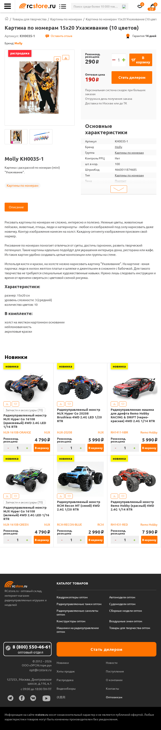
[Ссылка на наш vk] (33, 698)
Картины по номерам (22, 185)
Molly (118, 147)
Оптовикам (114, 697)
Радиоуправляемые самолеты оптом (77, 612)
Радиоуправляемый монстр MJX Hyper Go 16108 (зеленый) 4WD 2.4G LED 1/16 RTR (26, 513)
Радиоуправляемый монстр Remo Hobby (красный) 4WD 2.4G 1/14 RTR (132, 505)
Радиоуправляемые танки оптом (79, 604)
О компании (114, 680)
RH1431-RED (119, 524)
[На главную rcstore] (36, 6)
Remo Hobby (148, 432)
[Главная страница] (7, 19)
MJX (47, 432)
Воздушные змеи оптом (125, 621)
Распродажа (65, 680)
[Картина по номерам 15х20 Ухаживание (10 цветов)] (16, 136)
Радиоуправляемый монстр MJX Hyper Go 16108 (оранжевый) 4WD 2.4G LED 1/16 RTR (25, 420)
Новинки (16, 356)
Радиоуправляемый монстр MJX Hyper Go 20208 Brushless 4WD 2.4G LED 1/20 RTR (79, 415)
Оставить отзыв (61, 36)
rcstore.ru (42, 714)
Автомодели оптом (122, 597)
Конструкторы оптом (71, 621)
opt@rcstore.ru (40, 670)
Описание (16, 207)
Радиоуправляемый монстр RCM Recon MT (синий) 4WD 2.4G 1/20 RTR (78, 505)
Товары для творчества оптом (129, 628)
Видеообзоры (66, 688)
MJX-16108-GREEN (16, 524)
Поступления (115, 671)
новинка (11, 366)
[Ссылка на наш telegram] (10, 698)
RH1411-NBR (119, 432)
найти (124, 7)
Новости (111, 662)
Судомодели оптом (122, 604)
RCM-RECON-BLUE (69, 524)
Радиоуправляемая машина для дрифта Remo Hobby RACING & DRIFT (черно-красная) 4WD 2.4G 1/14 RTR (133, 415)
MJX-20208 (64, 432)
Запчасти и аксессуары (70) (24, 410)
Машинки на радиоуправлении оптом (78, 629)
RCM (100, 524)
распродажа (19, 53)
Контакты (112, 688)
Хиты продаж (66, 671)
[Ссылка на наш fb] (22, 698)
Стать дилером (131, 77)
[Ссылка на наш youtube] (47, 698)
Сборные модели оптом (125, 610)
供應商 (61, 697)
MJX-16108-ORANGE (17, 432)
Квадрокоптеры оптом (72, 597)
